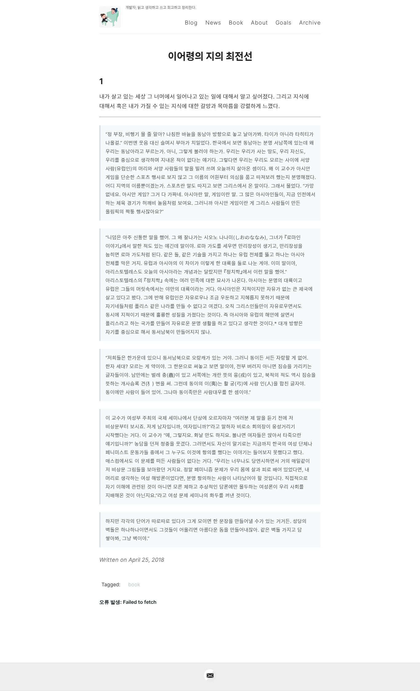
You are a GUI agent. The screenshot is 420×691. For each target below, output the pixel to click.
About (259, 22)
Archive (310, 22)
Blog (191, 22)
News (213, 22)
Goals (283, 22)
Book (236, 22)
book (134, 584)
